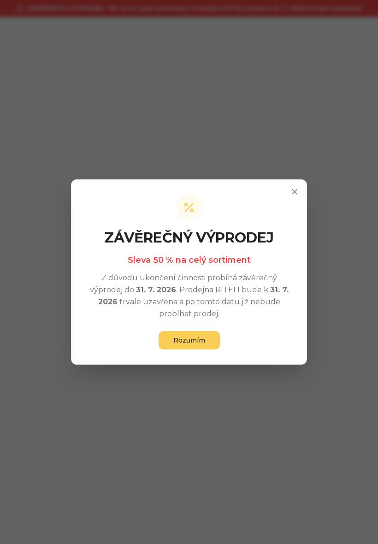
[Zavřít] (294, 191)
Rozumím (189, 340)
